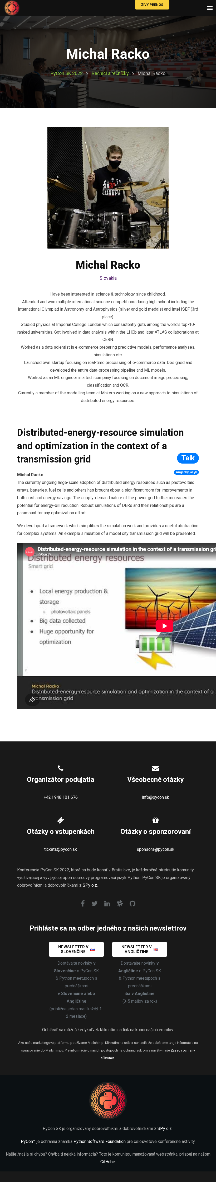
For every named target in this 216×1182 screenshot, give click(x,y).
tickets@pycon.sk (60, 849)
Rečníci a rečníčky (110, 73)
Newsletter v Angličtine (136, 949)
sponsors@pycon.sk (155, 849)
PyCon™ (28, 1141)
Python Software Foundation (99, 1141)
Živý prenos (152, 5)
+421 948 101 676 (61, 797)
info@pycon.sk (155, 797)
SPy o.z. (90, 885)
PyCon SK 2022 (67, 73)
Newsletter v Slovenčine (73, 949)
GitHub (106, 1161)
